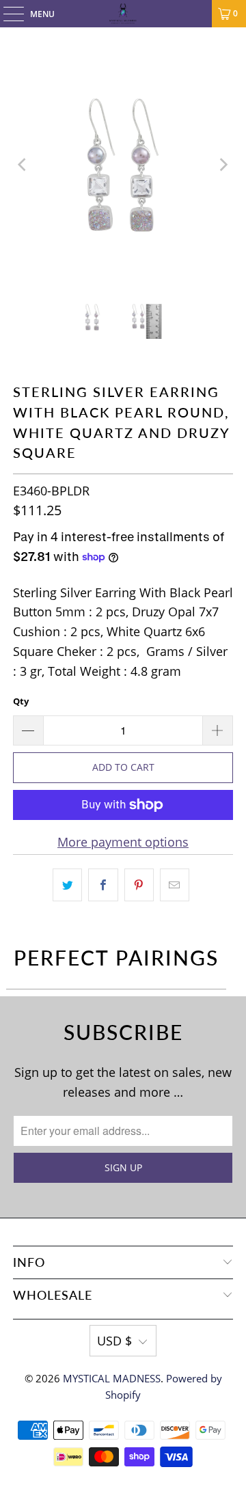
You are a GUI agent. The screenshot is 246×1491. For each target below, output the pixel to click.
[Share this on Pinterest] (139, 885)
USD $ (114, 1340)
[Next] (223, 165)
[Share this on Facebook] (103, 885)
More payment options (123, 842)
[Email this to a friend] (174, 885)
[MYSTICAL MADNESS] (123, 13)
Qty (21, 701)
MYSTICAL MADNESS (112, 1378)
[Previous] (23, 165)
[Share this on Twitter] (67, 885)
